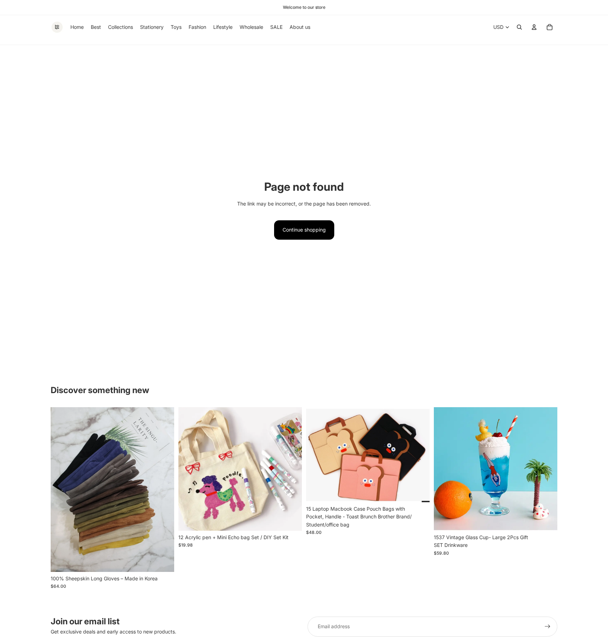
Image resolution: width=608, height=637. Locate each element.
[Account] (534, 27)
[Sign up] (547, 626)
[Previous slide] (61, 489)
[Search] (519, 27)
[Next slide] (163, 489)
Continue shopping (304, 230)
